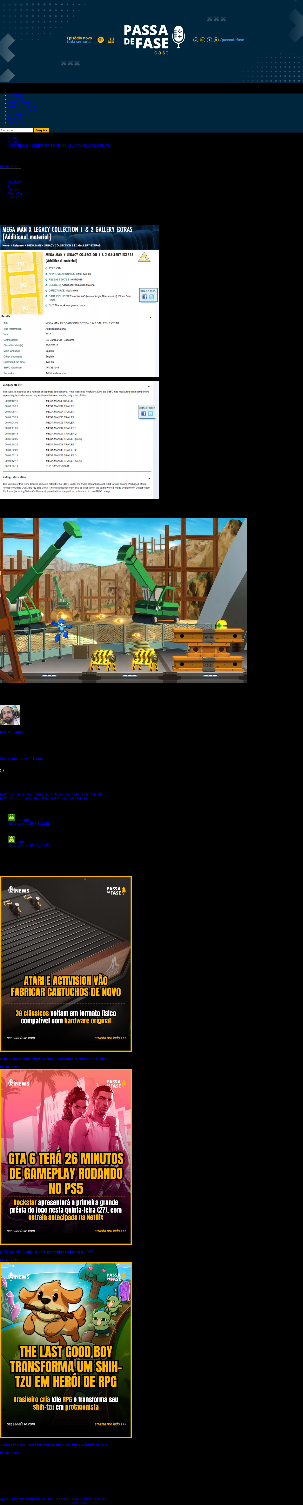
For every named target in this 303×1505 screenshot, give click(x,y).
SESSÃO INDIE (19, 103)
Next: (46, 798)
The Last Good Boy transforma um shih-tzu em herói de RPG (54, 1445)
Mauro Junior (10, 166)
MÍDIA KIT (15, 123)
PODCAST (15, 95)
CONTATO (15, 119)
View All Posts (31, 759)
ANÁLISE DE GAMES (23, 111)
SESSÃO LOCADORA (23, 107)
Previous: (51, 794)
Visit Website (10, 759)
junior (20, 841)
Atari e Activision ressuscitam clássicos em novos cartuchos (54, 1059)
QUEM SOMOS (19, 115)
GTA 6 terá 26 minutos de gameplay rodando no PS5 (47, 1252)
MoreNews (79, 1503)
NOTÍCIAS (15, 99)
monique (22, 820)
